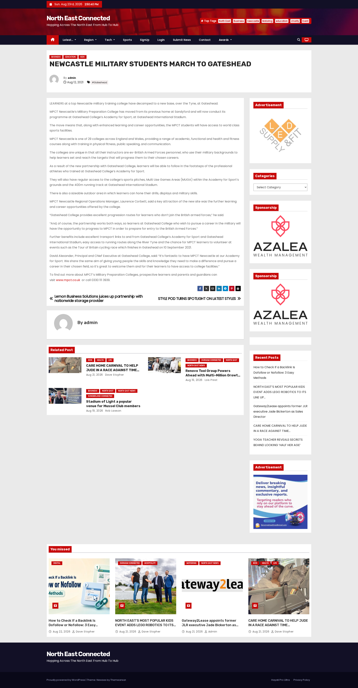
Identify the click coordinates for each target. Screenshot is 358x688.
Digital (56, 563)
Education (70, 57)
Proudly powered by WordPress (66, 680)
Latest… (68, 40)
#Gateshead (99, 82)
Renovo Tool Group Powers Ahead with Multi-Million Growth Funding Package (213, 375)
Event (305, 21)
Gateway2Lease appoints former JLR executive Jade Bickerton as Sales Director (280, 411)
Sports (127, 40)
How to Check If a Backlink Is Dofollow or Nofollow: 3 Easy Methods (274, 372)
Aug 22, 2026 (62, 631)
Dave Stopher (114, 375)
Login (161, 40)
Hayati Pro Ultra (280, 680)
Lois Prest (211, 380)
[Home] (53, 40)
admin (72, 78)
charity (295, 21)
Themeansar (118, 680)
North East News (196, 365)
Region (89, 40)
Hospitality (150, 563)
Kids (82, 57)
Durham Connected (211, 360)
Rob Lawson (112, 411)
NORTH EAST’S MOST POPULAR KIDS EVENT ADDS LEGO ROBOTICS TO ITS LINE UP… (279, 392)
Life (110, 360)
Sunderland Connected (100, 396)
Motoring (267, 21)
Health (100, 360)
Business (239, 21)
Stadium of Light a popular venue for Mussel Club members (113, 404)
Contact (205, 40)
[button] (298, 40)
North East (224, 21)
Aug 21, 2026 (94, 375)
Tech (109, 40)
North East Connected (78, 18)
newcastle (253, 21)
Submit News (182, 40)
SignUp (144, 40)
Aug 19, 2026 (194, 380)
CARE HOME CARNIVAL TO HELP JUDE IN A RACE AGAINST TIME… (112, 368)
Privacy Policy (301, 680)
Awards (224, 40)
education (282, 21)
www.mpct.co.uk (68, 280)
